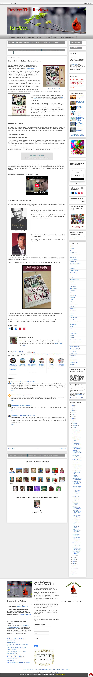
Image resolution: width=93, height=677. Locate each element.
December (75, 423)
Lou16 (65, 35)
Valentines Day (73, 360)
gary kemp (49, 354)
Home (37, 448)
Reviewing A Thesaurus (75, 476)
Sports (39, 50)
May (74, 561)
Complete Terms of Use (22, 606)
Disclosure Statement (60, 674)
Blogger (59, 673)
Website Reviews (73, 362)
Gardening (37, 42)
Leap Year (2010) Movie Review (76, 491)
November (75, 425)
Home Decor (73, 306)
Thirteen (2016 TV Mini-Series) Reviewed (76, 552)
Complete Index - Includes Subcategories (50, 455)
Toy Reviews (19, 50)
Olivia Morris (58, 35)
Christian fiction (73, 266)
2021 (73, 414)
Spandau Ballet (30, 68)
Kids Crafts (72, 313)
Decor (32, 42)
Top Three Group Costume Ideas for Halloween (77, 461)
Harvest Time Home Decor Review (77, 431)
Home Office (73, 308)
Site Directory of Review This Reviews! (16, 639)
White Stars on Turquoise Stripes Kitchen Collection (80, 119)
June (74, 559)
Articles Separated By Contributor (68, 37)
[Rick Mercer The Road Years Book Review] (32, 363)
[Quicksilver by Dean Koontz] (61, 363)
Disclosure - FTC (11, 640)
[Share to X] (28, 352)
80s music (14, 354)
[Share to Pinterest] (31, 352)
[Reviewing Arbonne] (42, 363)
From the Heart (56, 50)
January (75, 568)
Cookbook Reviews (74, 270)
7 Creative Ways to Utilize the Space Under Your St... (77, 544)
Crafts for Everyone (74, 272)
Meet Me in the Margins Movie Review (79, 107)
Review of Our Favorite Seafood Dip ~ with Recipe (77, 548)
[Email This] (27, 352)
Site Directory (30, 669)
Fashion (72, 281)
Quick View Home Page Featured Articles (59, 669)
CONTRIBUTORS (11, 35)
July (74, 557)
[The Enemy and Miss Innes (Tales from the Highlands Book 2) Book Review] (13, 363)
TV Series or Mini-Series (75, 348)
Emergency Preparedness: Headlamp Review (77, 507)
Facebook (23, 345)
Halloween (72, 297)
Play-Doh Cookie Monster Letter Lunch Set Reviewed (80, 113)
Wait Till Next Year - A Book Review (80, 102)
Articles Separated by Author (41, 669)
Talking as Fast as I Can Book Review (77, 467)
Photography (55, 42)
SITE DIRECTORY (74, 47)
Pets (35, 50)
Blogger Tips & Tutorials (75, 254)
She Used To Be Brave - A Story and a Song (80, 129)
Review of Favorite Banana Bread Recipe (77, 439)
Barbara (13, 405)
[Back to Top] (91, 674)
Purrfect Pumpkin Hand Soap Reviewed (76, 503)
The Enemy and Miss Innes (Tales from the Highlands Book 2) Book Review (13, 367)
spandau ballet (59, 354)
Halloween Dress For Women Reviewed (77, 448)
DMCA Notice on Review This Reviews (16, 647)
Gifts (41, 42)
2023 (73, 410)
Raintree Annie (31, 37)
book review (28, 354)
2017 (73, 421)
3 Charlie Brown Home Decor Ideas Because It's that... (77, 456)
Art (70, 250)
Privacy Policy (10, 660)
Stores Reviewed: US (74, 346)
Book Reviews (11, 42)
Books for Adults (43, 354)
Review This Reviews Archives (76, 342)
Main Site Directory (12, 455)
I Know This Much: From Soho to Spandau (76, 516)
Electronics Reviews (74, 279)
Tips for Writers (49, 50)
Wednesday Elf (42, 35)
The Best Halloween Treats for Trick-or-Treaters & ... (77, 435)
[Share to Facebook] (30, 352)
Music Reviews (26, 42)
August (74, 555)
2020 (73, 416)
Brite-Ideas (50, 35)
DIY (71, 275)
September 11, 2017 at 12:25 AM (24, 405)
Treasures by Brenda (73, 35)
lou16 (54, 354)
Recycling (72, 337)
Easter (71, 277)
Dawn (36, 35)
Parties (71, 326)
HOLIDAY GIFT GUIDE (77, 154)
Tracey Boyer (47, 37)
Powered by (74, 183)
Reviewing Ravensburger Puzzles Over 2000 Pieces (77, 452)
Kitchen (71, 315)
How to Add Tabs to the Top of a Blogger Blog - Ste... (77, 521)
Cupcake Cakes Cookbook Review (77, 464)
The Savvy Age (11, 37)
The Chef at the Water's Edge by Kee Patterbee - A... (77, 444)
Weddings (72, 364)
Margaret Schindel (21, 37)
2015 (73, 573)
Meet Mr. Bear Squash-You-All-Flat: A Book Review (76, 531)
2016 (73, 571)
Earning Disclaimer (11, 649)
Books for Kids (73, 261)
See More (11, 52)
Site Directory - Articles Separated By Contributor (19, 662)
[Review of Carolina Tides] (22, 363)
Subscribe (77, 179)
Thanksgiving (73, 351)
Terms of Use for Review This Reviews (16, 657)
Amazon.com (79, 394)
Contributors (75, 64)
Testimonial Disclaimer (12, 658)
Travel (50, 42)
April (74, 563)
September (75, 429)
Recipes (45, 42)
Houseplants (73, 310)
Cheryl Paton (55, 37)
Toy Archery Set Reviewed (76, 535)
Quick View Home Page (22, 455)
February (75, 566)
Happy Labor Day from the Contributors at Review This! (76, 539)
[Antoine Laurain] (51, 363)
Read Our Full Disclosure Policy (77, 397)
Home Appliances (74, 304)
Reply (12, 390)
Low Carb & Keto (73, 317)
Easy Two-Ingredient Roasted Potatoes (77, 479)
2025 (73, 407)
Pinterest (60, 343)
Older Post (63, 448)
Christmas (72, 268)
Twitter (56, 343)
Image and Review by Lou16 (54, 88)
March (74, 565)
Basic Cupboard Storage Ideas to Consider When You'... (77, 512)
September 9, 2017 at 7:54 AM (27, 381)
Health (43, 50)
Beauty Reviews (12, 44)
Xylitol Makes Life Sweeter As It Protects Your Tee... (76, 498)
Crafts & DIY (26, 50)
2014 (73, 574)
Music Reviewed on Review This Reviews (77, 526)
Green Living (73, 295)
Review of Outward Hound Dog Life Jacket (77, 487)
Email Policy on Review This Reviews (16, 651)
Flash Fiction (73, 284)
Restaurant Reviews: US (75, 339)
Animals (72, 246)
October (75, 427)
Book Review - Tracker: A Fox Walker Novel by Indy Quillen (80, 124)
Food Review (73, 286)
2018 (73, 420)
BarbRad (13, 395)
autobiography (20, 354)
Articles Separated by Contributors (34, 455)
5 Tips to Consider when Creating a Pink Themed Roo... (77, 483)
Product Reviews (12, 50)
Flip (34, 352)
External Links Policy (12, 653)
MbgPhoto (30, 35)
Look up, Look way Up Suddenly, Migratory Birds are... (77, 471)
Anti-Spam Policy (11, 642)
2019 (73, 418)
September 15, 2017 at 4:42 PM (27, 415)
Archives (72, 248)
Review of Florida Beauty (76, 494)
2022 (73, 412)
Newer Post (11, 448)
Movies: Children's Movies (75, 322)
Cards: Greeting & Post (75, 263)
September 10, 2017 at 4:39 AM (24, 395)
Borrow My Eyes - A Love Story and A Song (80, 97)
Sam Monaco (39, 37)
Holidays (31, 50)
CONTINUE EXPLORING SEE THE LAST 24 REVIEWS (77, 135)
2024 (73, 408)
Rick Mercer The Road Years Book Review (32, 366)
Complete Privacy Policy (25, 614)
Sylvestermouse (21, 35)
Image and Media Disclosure (14, 655)
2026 (73, 405)
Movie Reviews (19, 42)
